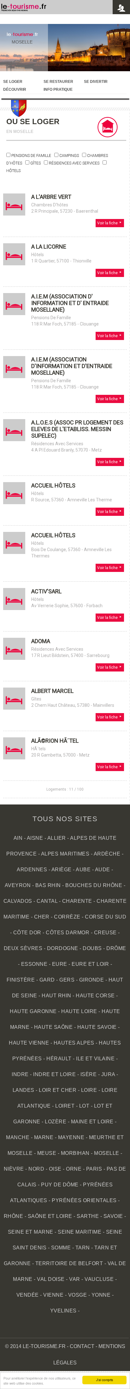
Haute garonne (33, 1011)
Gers (66, 980)
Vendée (27, 1295)
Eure (59, 964)
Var (74, 1279)
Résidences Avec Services (74, 163)
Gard (47, 980)
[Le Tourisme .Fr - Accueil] (23, 9)
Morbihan (75, 1153)
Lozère (55, 1121)
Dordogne (62, 948)
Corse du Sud (105, 916)
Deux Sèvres (23, 948)
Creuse (105, 932)
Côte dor (27, 932)
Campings (69, 155)
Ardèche (107, 853)
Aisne (35, 838)
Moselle (22, 41)
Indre (20, 1074)
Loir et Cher (57, 1090)
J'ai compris (104, 1379)
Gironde (91, 980)
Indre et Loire (54, 1074)
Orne (73, 1169)
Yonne (101, 1295)
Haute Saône (53, 1027)
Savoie (113, 1216)
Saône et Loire (50, 1216)
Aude (102, 869)
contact (82, 1346)
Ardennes (32, 869)
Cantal (47, 901)
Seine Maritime (79, 1232)
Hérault (59, 1058)
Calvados (17, 901)
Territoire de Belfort (69, 1263)
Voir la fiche (108, 223)
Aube (83, 869)
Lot (84, 1106)
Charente (77, 901)
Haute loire (79, 1011)
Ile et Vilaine (95, 1058)
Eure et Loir (90, 964)
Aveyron (18, 885)
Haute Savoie (97, 1027)
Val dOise (51, 1279)
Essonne (34, 964)
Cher (42, 916)
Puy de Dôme (60, 1184)
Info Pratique (58, 89)
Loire (89, 1090)
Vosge (77, 1295)
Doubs (92, 948)
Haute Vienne (29, 1043)
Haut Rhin (56, 995)
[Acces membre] (121, 8)
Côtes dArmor (67, 932)
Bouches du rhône (93, 885)
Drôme (116, 948)
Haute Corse (95, 995)
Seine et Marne (30, 1232)
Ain (18, 838)
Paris (94, 1169)
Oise (55, 1169)
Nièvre (14, 1169)
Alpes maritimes (65, 853)
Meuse (46, 1153)
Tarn (82, 1247)
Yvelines (63, 1310)
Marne (44, 1137)
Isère (88, 1074)
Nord (36, 1169)
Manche (17, 1137)
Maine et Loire (92, 1121)
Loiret (64, 1106)
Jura (108, 1074)
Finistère (21, 980)
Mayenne (71, 1137)
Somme (61, 1247)
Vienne (53, 1295)
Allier (56, 838)
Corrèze (67, 916)
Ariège (61, 869)
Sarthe (88, 1216)
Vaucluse (99, 1279)
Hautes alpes (74, 1043)
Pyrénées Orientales (84, 1200)
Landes (23, 1090)
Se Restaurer (58, 81)
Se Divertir (96, 81)
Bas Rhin (48, 885)
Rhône (13, 1216)
